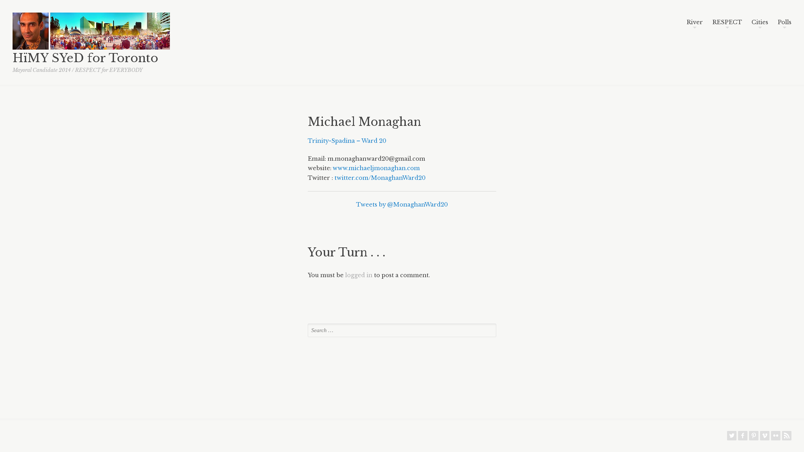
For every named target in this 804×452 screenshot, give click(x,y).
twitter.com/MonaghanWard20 (380, 178)
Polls (784, 22)
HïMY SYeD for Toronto (85, 58)
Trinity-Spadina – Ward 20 (347, 140)
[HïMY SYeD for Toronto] (31, 47)
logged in (358, 275)
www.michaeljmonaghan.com (376, 168)
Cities (760, 22)
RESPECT (727, 22)
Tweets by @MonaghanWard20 (402, 204)
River (695, 22)
